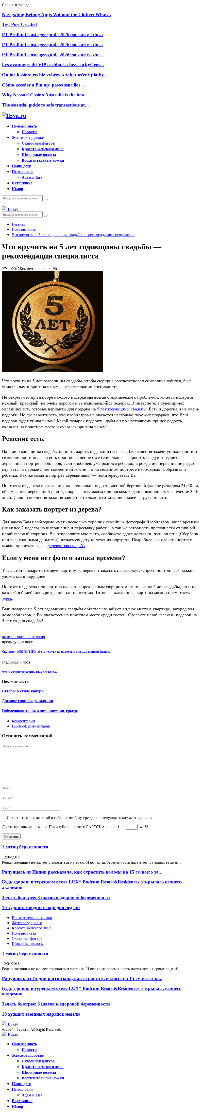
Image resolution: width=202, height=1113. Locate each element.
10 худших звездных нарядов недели (41, 907)
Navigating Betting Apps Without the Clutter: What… (56, 14)
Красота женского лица (43, 148)
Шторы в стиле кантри (23, 691)
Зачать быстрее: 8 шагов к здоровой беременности (56, 897)
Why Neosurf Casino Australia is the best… (45, 94)
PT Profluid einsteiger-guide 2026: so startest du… (52, 34)
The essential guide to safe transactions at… (45, 104)
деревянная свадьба (66, 545)
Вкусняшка (22, 183)
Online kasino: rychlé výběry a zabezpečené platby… (55, 74)
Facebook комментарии (31, 725)
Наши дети (21, 166)
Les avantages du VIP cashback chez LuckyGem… (53, 64)
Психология (22, 171)
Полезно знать (24, 126)
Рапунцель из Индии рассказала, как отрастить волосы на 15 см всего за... (82, 872)
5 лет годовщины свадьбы (121, 409)
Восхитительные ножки (43, 160)
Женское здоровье (28, 137)
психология (35, 636)
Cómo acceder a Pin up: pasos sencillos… (43, 84)
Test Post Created (19, 24)
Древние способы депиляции (27, 701)
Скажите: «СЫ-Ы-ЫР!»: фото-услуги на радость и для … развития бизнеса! (57, 651)
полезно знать (13, 636)
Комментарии (23, 720)
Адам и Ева (32, 177)
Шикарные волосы (39, 154)
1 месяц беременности (25, 846)
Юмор (17, 188)
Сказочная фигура (38, 143)
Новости (29, 131)
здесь (7, 598)
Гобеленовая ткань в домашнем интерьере (40, 710)
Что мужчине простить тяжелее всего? (30, 672)
